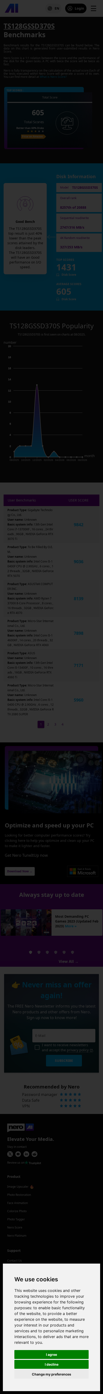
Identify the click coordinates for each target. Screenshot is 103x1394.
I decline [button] (51, 1364)
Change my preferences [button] (51, 1374)
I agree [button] (51, 1354)
